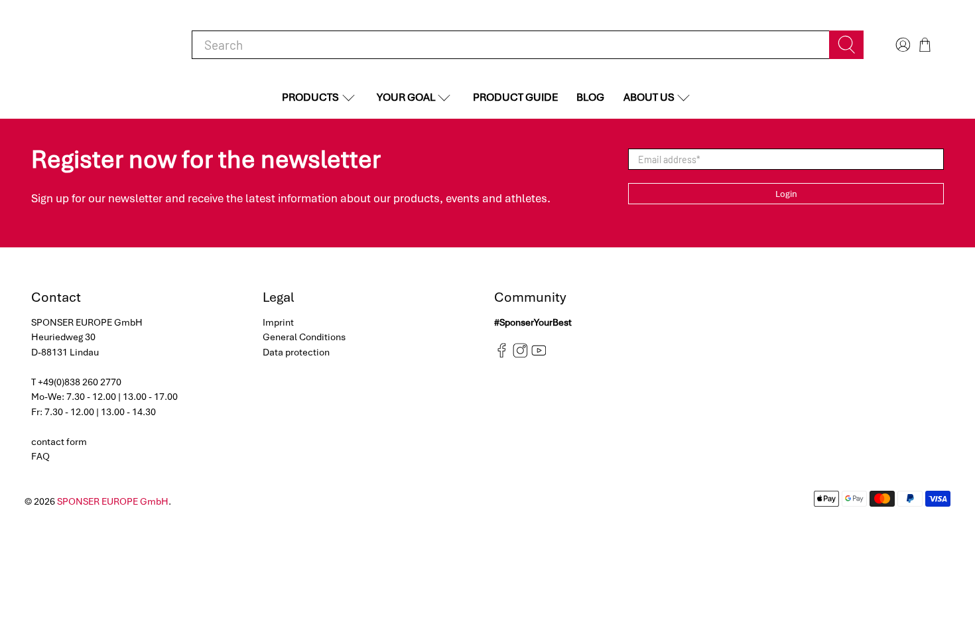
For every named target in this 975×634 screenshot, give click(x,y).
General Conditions (304, 337)
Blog (590, 97)
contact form (59, 442)
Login (786, 194)
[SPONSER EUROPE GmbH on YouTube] (539, 355)
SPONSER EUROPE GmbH (112, 501)
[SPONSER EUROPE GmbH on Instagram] (520, 355)
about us (649, 97)
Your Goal (406, 97)
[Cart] (925, 44)
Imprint (278, 322)
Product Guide (515, 97)
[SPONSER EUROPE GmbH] (100, 44)
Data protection (296, 352)
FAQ (40, 456)
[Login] (901, 44)
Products (310, 97)
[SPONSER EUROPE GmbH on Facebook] (501, 355)
